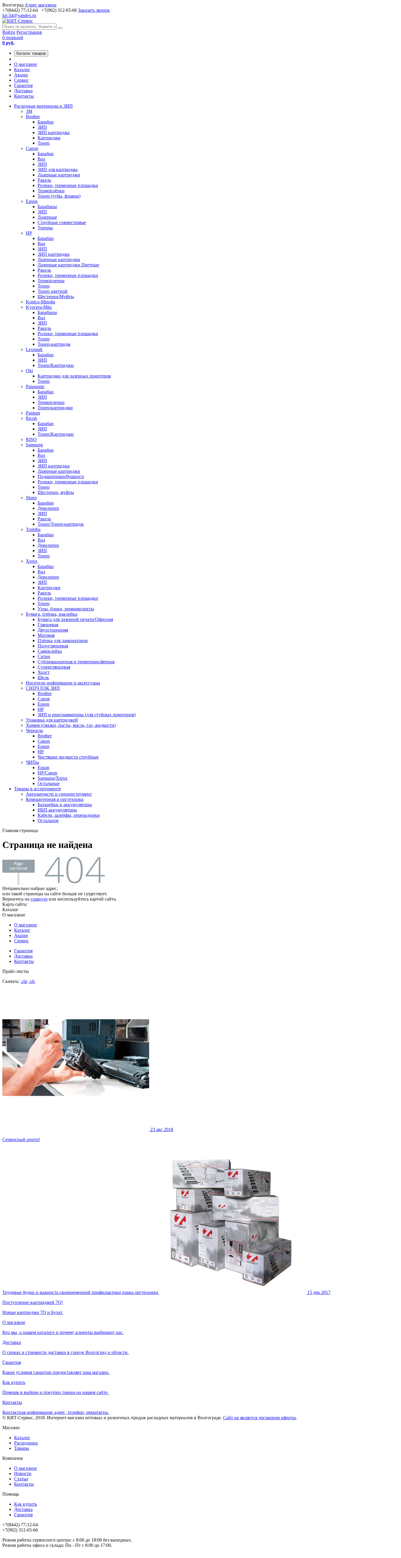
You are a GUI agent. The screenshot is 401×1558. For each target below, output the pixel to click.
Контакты (24, 95)
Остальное (48, 820)
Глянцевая (48, 624)
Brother (33, 116)
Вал (41, 158)
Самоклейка (50, 651)
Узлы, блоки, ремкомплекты (66, 608)
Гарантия (23, 85)
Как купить (25, 1504)
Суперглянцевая (54, 666)
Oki (29, 370)
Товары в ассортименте (37, 788)
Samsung (34, 444)
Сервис (21, 80)
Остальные (49, 783)
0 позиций (12, 40)
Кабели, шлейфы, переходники (69, 815)
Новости (22, 1473)
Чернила (34, 730)
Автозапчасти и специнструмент (59, 793)
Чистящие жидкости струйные (68, 756)
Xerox (32, 561)
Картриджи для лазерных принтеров (74, 375)
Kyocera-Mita (39, 307)
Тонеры (45, 227)
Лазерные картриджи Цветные (68, 264)
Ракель (44, 180)
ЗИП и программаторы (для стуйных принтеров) (87, 714)
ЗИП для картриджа (57, 169)
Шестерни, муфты (56, 492)
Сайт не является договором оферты (259, 1417)
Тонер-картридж (54, 344)
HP (29, 233)
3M (29, 111)
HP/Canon (47, 772)
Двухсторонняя (53, 629)
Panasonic (35, 386)
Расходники (26, 1442)
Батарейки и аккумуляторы (65, 804)
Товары (21, 1448)
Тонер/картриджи (55, 407)
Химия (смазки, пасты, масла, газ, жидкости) (71, 725)
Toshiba (33, 529)
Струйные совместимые (62, 222)
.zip (24, 981)
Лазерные (47, 217)
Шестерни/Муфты (56, 296)
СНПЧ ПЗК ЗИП (43, 688)
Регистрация (29, 32)
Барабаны (47, 206)
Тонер (44, 143)
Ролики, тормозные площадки (68, 185)
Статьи (21, 1478)
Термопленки (51, 280)
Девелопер (48, 508)
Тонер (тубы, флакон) (59, 195)
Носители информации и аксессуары (63, 682)
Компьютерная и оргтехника (54, 799)
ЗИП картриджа (54, 132)
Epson (32, 201)
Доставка (23, 90)
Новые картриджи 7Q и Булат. (166, 1302)
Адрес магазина (40, 4)
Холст (44, 672)
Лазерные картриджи (59, 174)
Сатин (44, 656)
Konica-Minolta (40, 301)
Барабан (46, 121)
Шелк (43, 677)
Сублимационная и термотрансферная (76, 661)
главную (39, 898)
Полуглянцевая (53, 645)
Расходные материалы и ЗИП (43, 105)
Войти (8, 32)
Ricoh (31, 418)
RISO (31, 439)
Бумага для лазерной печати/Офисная (75, 619)
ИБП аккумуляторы (57, 809)
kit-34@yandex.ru (19, 15)
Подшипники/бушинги (61, 476)
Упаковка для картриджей (52, 719)
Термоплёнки (51, 190)
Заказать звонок (94, 10)
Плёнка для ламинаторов (63, 640)
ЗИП (42, 127)
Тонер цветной (53, 291)
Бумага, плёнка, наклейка (51, 614)
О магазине (25, 64)
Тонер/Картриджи (56, 365)
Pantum (33, 412)
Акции (21, 74)
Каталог (22, 69)
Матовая (46, 635)
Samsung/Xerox (53, 778)
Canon (32, 148)
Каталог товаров (31, 53)
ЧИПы (32, 762)
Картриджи (49, 137)
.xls (31, 981)
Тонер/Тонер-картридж (61, 524)
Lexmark (34, 349)
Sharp (31, 497)
